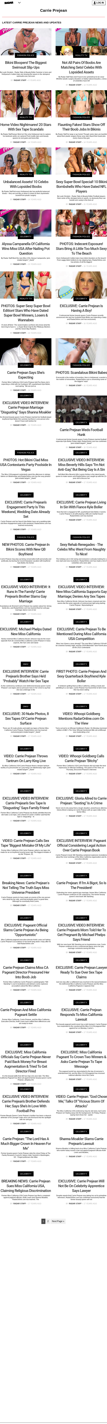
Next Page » (58, 1221)
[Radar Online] (9, 3)
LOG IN (100, 3)
